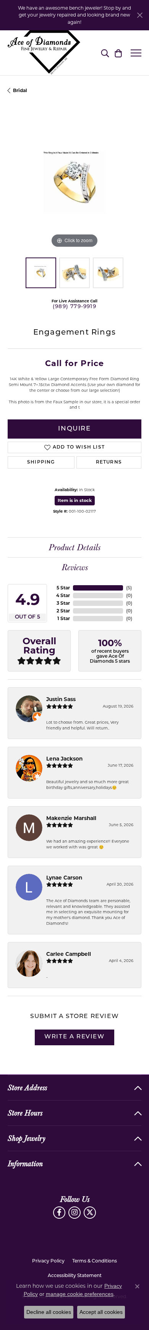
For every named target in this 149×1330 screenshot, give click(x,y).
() (129, 588)
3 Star (63, 603)
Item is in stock (75, 500)
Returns (109, 462)
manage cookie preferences (79, 1294)
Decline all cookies (48, 1312)
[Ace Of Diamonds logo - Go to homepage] (44, 52)
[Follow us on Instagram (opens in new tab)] (74, 1212)
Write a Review (74, 1037)
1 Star (63, 618)
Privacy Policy (48, 1261)
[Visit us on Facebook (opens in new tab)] (59, 1212)
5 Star (63, 588)
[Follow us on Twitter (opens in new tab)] (90, 1212)
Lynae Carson (64, 878)
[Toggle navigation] (136, 53)
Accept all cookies (101, 1312)
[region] (74, 183)
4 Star (63, 595)
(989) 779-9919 (74, 306)
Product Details (74, 547)
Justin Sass (61, 699)
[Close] (139, 15)
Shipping (41, 462)
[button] (105, 53)
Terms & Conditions (94, 1261)
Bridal (20, 90)
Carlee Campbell (68, 954)
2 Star (63, 611)
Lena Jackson (64, 759)
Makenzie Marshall (71, 818)
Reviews (75, 567)
